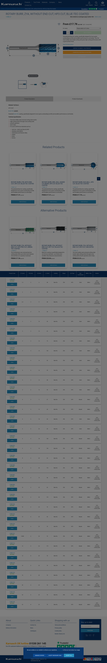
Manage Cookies (39, 655)
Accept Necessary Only (55, 655)
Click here (60, 650)
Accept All (69, 655)
